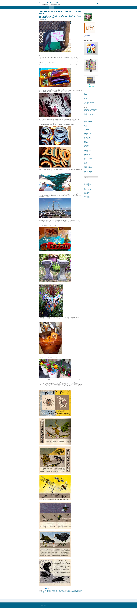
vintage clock (76, 591)
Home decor (86, 145)
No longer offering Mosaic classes (91, 97)
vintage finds (45, 592)
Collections (86, 130)
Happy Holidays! (87, 111)
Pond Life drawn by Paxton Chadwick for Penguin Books (64, 591)
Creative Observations (88, 133)
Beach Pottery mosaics (88, 121)
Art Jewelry (86, 120)
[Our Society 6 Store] (91, 54)
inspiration (86, 149)
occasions (86, 157)
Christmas (86, 125)
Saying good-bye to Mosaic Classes (90, 109)
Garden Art (53, 590)
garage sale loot (70, 590)
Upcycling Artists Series (88, 172)
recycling (57, 590)
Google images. (66, 386)
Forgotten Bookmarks (88, 189)
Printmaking (86, 159)
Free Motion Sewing (87, 138)
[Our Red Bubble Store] (91, 71)
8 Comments (41, 593)
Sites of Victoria (61, 590)
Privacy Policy (86, 103)
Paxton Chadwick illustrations (50, 591)
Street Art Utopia (87, 196)
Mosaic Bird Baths (87, 150)
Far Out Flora (86, 188)
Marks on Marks (87, 192)
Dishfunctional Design (88, 187)
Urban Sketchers (87, 198)
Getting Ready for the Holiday (89, 110)
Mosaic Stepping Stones (88, 153)
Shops (85, 163)
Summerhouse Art (48, 2)
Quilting (85, 160)
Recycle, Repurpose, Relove (89, 194)
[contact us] (88, 20)
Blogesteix (86, 181)
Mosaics (85, 94)
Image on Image (87, 190)
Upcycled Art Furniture (88, 171)
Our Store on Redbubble (89, 102)
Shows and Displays (87, 164)
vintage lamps (50, 592)
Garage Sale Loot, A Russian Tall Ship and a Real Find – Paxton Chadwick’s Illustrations (60, 16)
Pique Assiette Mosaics (88, 158)
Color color (86, 132)
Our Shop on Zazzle (88, 101)
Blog (85, 93)
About (85, 91)
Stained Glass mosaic (88, 167)
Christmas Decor (88, 126)
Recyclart (86, 193)
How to (85, 147)
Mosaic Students (87, 154)
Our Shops (86, 98)
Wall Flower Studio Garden (89, 200)
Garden (85, 141)
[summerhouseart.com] (84, 36)
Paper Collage (87, 129)
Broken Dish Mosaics (88, 124)
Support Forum (87, 197)
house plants (86, 146)
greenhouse (86, 143)
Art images (44, 590)
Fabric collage (86, 136)
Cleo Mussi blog (87, 185)
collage (85, 128)
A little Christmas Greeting (88, 114)
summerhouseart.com (87, 35)
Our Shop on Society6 (89, 99)
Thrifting (85, 170)
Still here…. (86, 113)
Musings (85, 155)
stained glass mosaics (88, 168)
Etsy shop (86, 134)
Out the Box (44, 605)
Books (85, 122)
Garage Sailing (48, 590)
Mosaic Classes (87, 151)
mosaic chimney (76, 590)
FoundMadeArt (87, 137)
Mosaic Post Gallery (88, 95)
